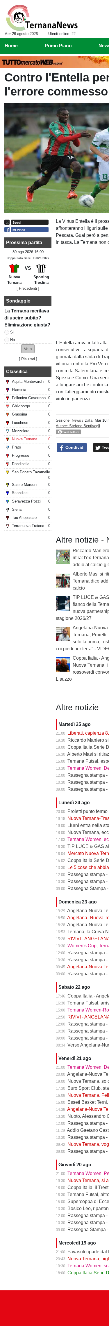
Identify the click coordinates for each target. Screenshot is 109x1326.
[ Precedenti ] (28, 288)
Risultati (28, 359)
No (12, 340)
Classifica (17, 371)
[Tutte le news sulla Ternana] (41, 18)
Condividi (74, 447)
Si (12, 332)
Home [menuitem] (11, 45)
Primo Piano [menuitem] (58, 45)
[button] (28, 348)
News (76, 420)
